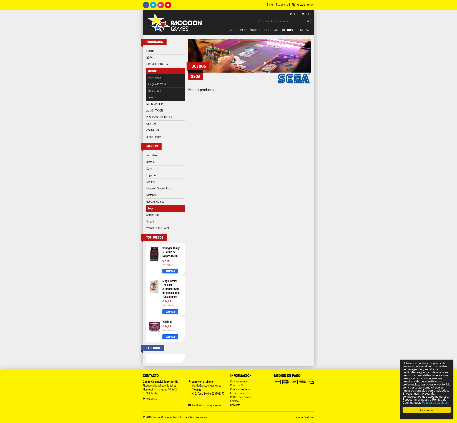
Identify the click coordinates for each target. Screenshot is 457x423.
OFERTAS (151, 123)
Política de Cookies (435, 402)
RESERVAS (304, 30)
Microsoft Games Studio (159, 188)
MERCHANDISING (251, 30)
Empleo (234, 401)
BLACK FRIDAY (153, 137)
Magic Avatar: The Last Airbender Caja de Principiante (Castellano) (171, 288)
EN (310, 14)
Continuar (426, 410)
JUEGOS (287, 30)
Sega (151, 208)
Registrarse (282, 4)
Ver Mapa (151, 399)
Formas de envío (239, 393)
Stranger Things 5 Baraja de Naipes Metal (171, 252)
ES (303, 14)
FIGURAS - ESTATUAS (157, 64)
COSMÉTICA (152, 130)
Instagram (160, 5)
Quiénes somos (238, 381)
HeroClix (152, 97)
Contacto (235, 405)
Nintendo (151, 195)
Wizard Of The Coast (157, 228)
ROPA (149, 57)
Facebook (146, 5)
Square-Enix (152, 215)
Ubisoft (150, 221)
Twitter (153, 5)
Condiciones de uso (241, 389)
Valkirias (167, 321)
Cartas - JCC (154, 90)
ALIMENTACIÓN (154, 110)
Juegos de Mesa (157, 84)
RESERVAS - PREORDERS (159, 117)
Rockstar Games (155, 201)
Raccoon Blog (237, 385)
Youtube (168, 5)
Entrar (270, 4)
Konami (150, 182)
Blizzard (150, 162)
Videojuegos (154, 77)
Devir (149, 168)
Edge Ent (151, 175)
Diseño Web (305, 417)
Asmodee (151, 155)
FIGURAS (272, 30)
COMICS (231, 30)
